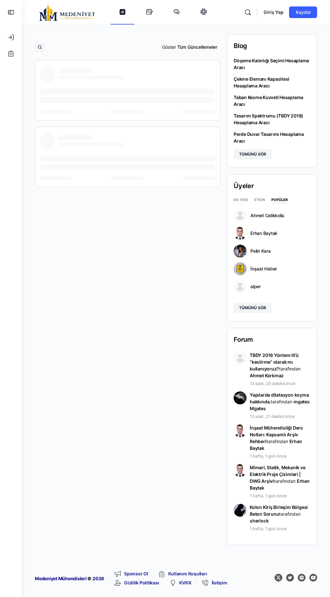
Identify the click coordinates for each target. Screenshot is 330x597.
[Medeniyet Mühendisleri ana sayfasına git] (67, 11)
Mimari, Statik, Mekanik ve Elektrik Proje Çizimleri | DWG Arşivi (278, 474)
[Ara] (247, 12)
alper (255, 286)
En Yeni (241, 200)
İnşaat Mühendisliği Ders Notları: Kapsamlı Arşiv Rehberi (276, 434)
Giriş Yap (274, 12)
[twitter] (290, 578)
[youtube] (313, 578)
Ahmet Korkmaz (267, 375)
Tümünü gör (252, 154)
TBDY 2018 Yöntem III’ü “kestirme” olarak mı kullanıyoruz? (274, 361)
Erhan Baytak (263, 233)
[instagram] (302, 578)
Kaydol (303, 12)
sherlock (259, 520)
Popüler (279, 200)
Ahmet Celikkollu (267, 215)
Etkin (259, 200)
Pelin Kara (260, 251)
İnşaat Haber (263, 268)
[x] (278, 578)
